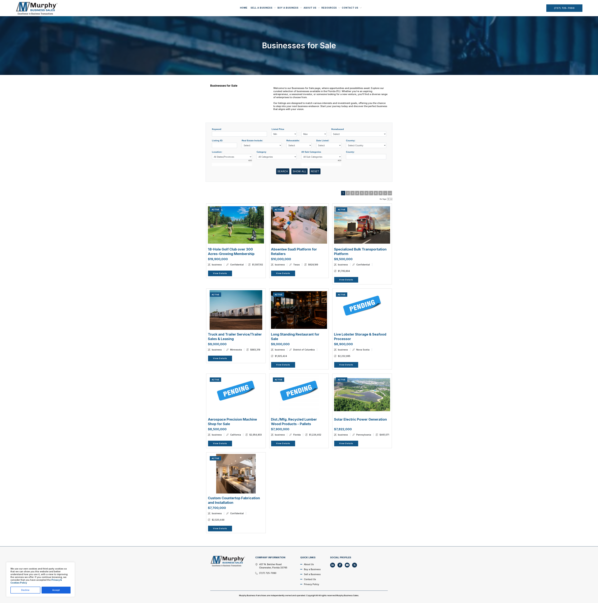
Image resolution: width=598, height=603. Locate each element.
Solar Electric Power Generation (360, 419)
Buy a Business (288, 7)
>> (390, 193)
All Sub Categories (311, 152)
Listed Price (278, 129)
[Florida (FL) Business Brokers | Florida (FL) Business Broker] (229, 560)
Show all (299, 171)
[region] (40, 579)
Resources (329, 7)
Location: (217, 152)
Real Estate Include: (252, 140)
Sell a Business (262, 7)
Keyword (216, 129)
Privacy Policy (311, 584)
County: (350, 152)
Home (243, 7)
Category (261, 152)
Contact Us (350, 7)
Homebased (337, 129)
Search (282, 171)
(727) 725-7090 (564, 8)
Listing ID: (217, 140)
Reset (315, 171)
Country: (350, 140)
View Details (220, 273)
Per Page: (383, 199)
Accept (56, 590)
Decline (25, 590)
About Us (310, 7)
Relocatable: (293, 140)
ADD (250, 160)
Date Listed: (322, 140)
